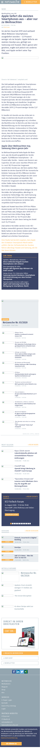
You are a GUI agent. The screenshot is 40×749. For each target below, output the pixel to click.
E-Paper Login (7, 700)
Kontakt (5, 703)
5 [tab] (18, 523)
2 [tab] (12, 523)
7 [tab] (21, 523)
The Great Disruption (23, 596)
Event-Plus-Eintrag (9, 706)
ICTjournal (5, 716)
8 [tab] (23, 523)
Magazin (5, 687)
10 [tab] (26, 523)
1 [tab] (11, 523)
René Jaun (7, 27)
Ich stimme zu (11, 743)
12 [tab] (30, 523)
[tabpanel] (20, 508)
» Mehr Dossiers (31, 531)
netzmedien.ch (7, 722)
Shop (3, 689)
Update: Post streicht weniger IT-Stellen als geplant (23, 587)
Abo (3, 692)
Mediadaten (6, 684)
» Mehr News (33, 445)
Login (4, 709)
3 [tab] (14, 523)
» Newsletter (9, 663)
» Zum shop (7, 658)
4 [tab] (16, 523)
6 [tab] (19, 523)
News (4, 9)
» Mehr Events (32, 496)
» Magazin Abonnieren (13, 653)
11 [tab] (28, 523)
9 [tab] (24, 523)
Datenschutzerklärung (9, 738)
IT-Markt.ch (6, 719)
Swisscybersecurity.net (10, 725)
